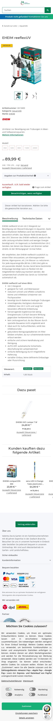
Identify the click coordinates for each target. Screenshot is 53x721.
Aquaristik (16, 111)
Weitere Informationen (12, 135)
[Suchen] (48, 10)
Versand (24, 165)
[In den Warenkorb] (4, 34)
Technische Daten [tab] (32, 218)
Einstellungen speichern (26, 713)
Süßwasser (28, 369)
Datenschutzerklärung (11, 681)
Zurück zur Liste (10, 26)
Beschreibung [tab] (10, 218)
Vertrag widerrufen (26, 524)
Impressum (28, 681)
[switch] (8, 689)
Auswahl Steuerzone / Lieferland (17, 168)
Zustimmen (26, 706)
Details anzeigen (26, 718)
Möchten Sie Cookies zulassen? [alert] (26, 626)
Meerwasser (38, 369)
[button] (26, 176)
